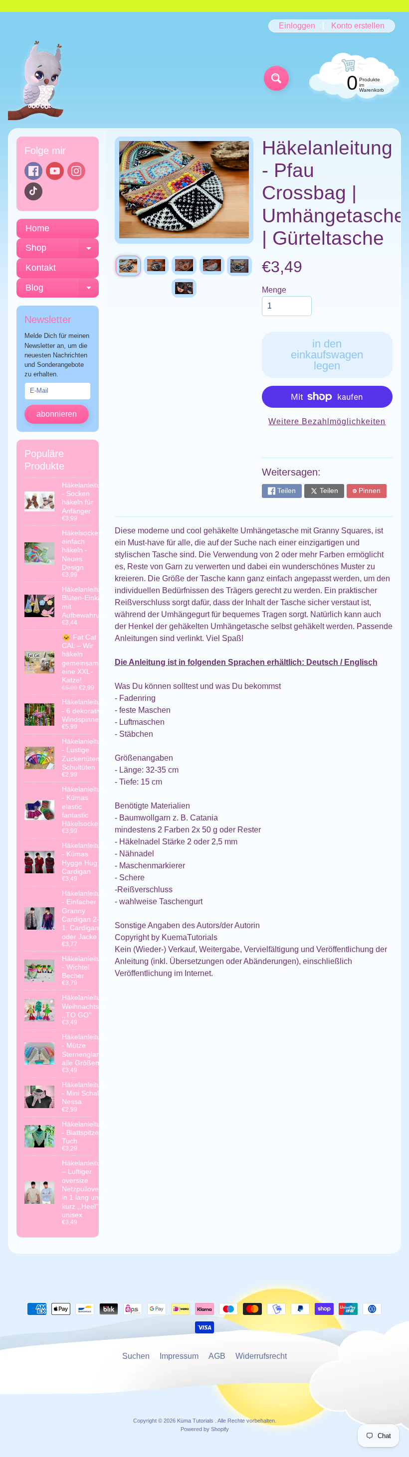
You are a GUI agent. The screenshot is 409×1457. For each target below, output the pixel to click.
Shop (62, 250)
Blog (62, 290)
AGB (216, 1356)
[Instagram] (76, 171)
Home (37, 228)
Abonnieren (56, 414)
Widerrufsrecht (261, 1356)
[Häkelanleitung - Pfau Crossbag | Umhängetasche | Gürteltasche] (128, 266)
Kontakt (40, 268)
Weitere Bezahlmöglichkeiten (327, 421)
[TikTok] (33, 191)
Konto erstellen (358, 26)
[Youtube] (55, 171)
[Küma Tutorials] (41, 78)
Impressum (179, 1356)
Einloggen (297, 26)
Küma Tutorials (196, 1421)
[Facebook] (33, 171)
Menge (274, 290)
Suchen (136, 1356)
